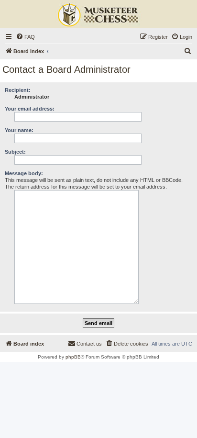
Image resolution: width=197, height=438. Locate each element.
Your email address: (30, 109)
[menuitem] (25, 37)
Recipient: (18, 90)
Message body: (24, 173)
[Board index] (98, 15)
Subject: (15, 152)
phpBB (73, 356)
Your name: (19, 130)
